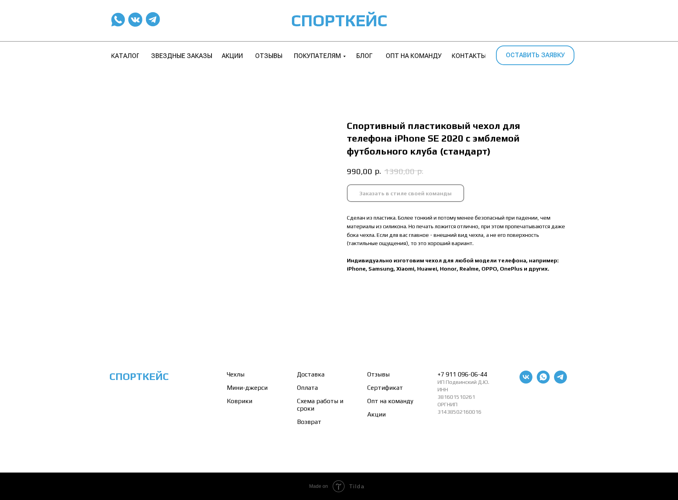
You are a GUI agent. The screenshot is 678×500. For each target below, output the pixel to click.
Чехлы (235, 374)
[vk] (525, 381)
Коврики (239, 401)
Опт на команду (390, 401)
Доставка (310, 374)
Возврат (309, 421)
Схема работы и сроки (320, 404)
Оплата (307, 387)
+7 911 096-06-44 (462, 374)
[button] (535, 55)
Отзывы (378, 374)
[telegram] (560, 381)
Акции (376, 414)
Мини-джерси (247, 387)
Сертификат (385, 387)
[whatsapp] (543, 381)
